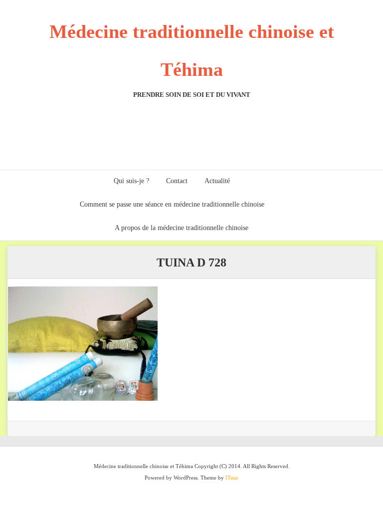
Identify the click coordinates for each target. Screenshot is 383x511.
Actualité (217, 181)
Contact (177, 181)
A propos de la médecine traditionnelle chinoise (181, 228)
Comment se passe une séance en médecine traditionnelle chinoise (172, 204)
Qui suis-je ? (131, 181)
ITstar (231, 478)
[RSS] (364, 182)
